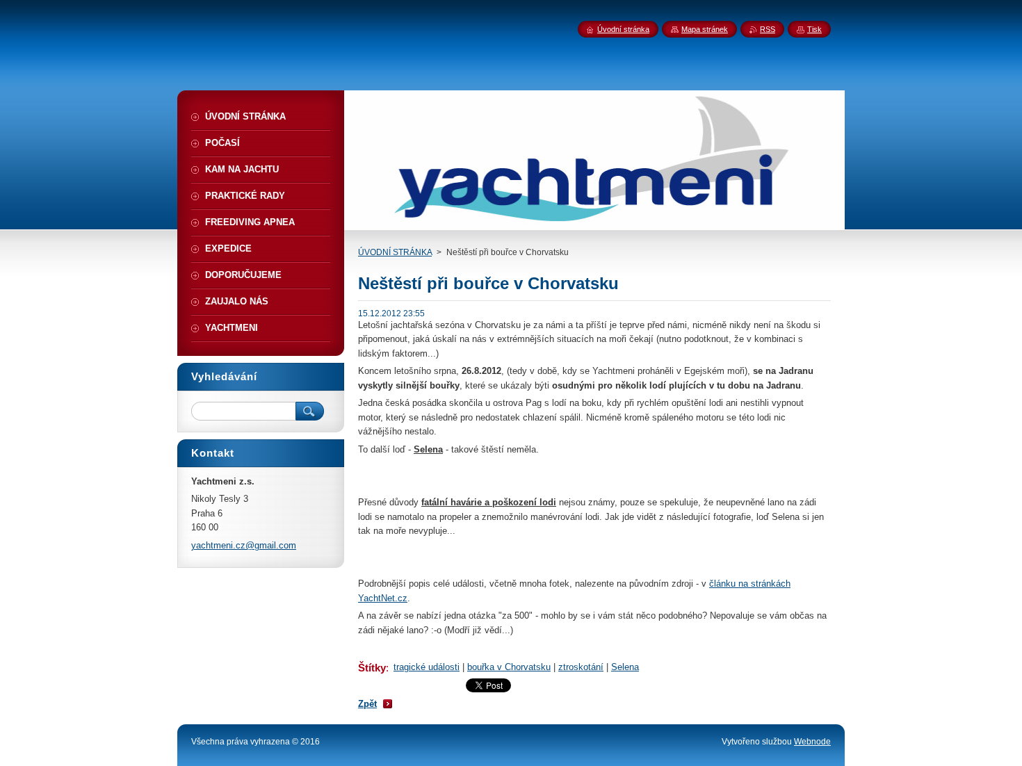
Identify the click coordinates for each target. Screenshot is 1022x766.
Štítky (372, 668)
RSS (767, 29)
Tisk (814, 29)
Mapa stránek (704, 29)
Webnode (812, 742)
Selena (625, 667)
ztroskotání (580, 667)
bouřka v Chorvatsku (509, 667)
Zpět (367, 704)
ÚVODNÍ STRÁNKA (395, 252)
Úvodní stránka (623, 29)
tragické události (427, 667)
